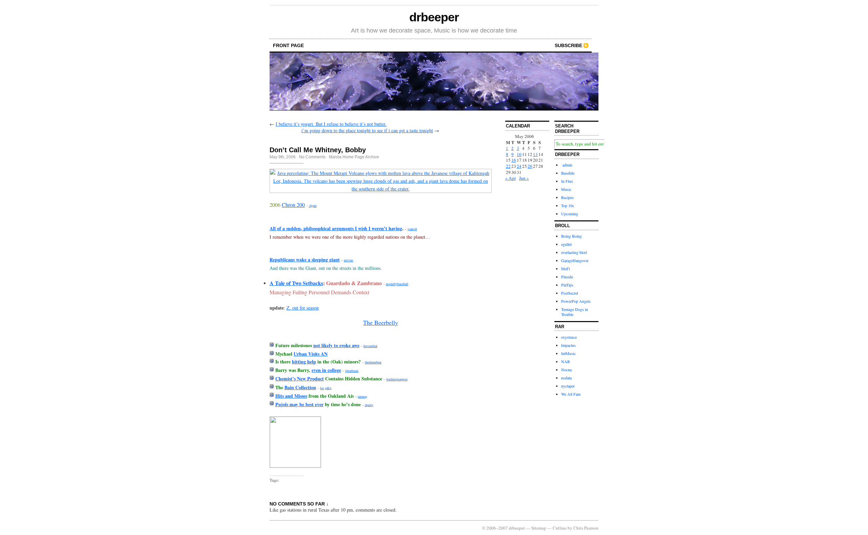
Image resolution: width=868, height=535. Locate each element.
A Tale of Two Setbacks (296, 283)
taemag (362, 396)
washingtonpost (397, 379)
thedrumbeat (373, 362)
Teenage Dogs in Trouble (574, 311)
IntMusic (568, 353)
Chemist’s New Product (299, 378)
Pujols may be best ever (299, 404)
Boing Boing (571, 236)
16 (513, 160)
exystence (569, 337)
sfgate (313, 205)
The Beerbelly (380, 322)
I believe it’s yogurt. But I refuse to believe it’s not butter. (331, 124)
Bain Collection (300, 387)
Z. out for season (303, 307)
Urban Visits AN (311, 353)
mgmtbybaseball (397, 283)
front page (288, 45)
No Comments (312, 157)
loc (322, 387)
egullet (566, 244)
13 (535, 154)
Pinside (567, 276)
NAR (565, 361)
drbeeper (433, 17)
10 (519, 154)
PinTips (567, 285)
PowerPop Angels (576, 301)
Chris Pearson (585, 528)
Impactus (568, 345)
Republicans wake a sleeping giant (305, 259)
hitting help (304, 361)
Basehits (568, 173)
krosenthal (370, 345)
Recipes (567, 197)
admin (566, 164)
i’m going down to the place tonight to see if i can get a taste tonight (367, 130)
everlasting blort (574, 252)
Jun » (524, 178)
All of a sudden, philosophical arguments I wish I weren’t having (336, 228)
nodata (566, 377)
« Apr (510, 178)
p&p (328, 387)
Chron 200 (293, 204)
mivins (348, 260)
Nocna (566, 369)
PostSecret (569, 293)
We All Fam (570, 394)
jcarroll (412, 228)
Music (566, 189)
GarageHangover (575, 260)
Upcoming (569, 213)
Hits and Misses (291, 395)
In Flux (567, 181)
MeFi (565, 268)
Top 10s (567, 205)
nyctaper (568, 386)
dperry (369, 404)
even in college (326, 370)
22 (508, 166)
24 (519, 166)
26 (530, 166)
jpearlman (351, 370)
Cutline (560, 528)
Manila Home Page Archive (354, 157)
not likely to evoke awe (336, 345)
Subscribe (568, 45)
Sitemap (538, 528)
